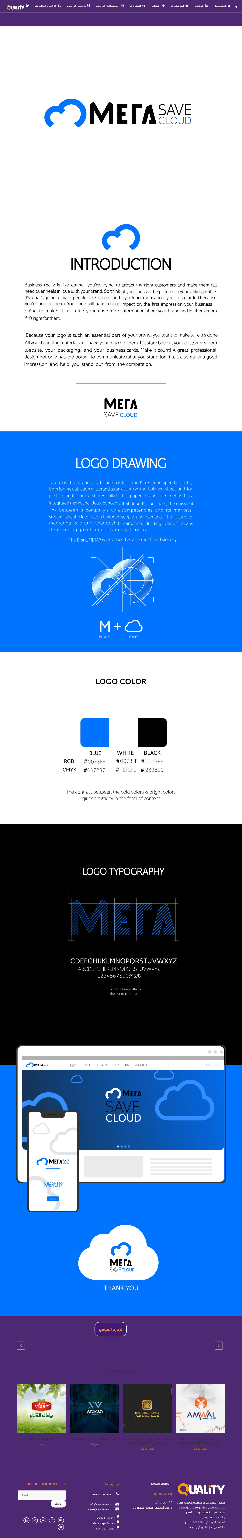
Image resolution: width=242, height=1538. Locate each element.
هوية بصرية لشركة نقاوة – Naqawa (94, 1439)
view (200, 1408)
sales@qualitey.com (99, 1509)
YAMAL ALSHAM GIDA (41, 1439)
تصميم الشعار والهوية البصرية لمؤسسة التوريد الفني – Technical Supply (147, 1441)
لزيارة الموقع (110, 1329)
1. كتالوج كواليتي (163, 1502)
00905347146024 (101, 1494)
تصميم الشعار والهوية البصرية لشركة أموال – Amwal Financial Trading (200, 1441)
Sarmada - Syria (105, 1528)
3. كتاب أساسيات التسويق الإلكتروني (152, 1507)
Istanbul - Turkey (105, 1517)
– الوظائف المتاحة (161, 1484)
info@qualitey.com (100, 1504)
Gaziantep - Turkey (104, 1523)
